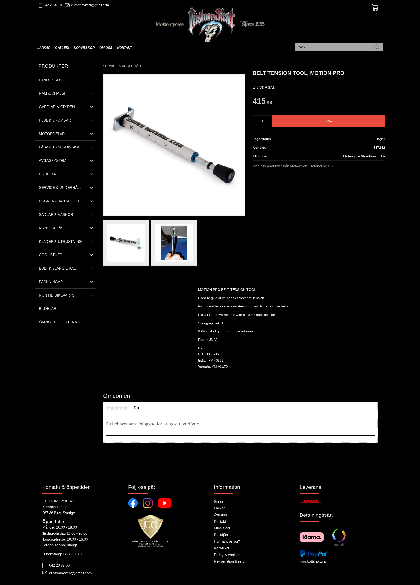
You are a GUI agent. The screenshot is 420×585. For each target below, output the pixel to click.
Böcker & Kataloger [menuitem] (60, 201)
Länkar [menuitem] (43, 48)
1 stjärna (108, 408)
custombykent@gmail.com (90, 5)
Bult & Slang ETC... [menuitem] (57, 268)
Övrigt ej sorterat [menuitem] (59, 322)
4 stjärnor (121, 408)
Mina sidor (222, 528)
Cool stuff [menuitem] (50, 255)
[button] (91, 93)
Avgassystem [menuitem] (52, 160)
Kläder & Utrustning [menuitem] (60, 241)
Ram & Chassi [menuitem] (52, 93)
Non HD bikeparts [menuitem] (57, 295)
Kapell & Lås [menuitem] (51, 228)
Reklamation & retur (229, 561)
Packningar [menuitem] (51, 282)
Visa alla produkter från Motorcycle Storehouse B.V (293, 166)
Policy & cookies (227, 555)
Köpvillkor (221, 548)
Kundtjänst (222, 535)
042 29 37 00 (53, 5)
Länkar (219, 508)
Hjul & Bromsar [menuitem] (55, 120)
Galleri (219, 501)
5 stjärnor (125, 408)
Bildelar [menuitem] (47, 308)
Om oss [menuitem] (105, 48)
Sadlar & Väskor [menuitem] (56, 214)
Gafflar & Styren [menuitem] (57, 107)
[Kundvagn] (375, 7)
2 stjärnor (112, 408)
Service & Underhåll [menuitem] (60, 187)
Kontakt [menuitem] (124, 48)
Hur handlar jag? (227, 541)
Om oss (220, 515)
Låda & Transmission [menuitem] (59, 147)
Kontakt (220, 521)
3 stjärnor (116, 408)
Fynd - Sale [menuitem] (50, 80)
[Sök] (376, 47)
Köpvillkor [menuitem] (84, 48)
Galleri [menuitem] (62, 48)
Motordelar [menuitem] (52, 134)
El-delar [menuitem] (48, 174)
